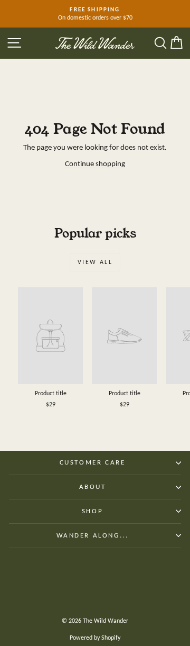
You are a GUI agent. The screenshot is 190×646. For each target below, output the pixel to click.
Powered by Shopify (95, 637)
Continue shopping (95, 163)
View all (95, 262)
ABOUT (92, 486)
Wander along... (92, 535)
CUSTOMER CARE (93, 462)
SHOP (92, 511)
